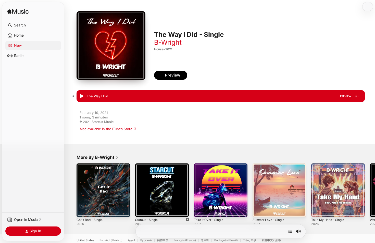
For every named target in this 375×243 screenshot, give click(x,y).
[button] (33, 25)
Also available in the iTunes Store (106, 129)
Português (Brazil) (226, 240)
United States (85, 240)
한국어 (205, 240)
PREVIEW (345, 96)
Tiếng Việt (249, 240)
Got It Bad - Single (91, 165)
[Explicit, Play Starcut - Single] (141, 210)
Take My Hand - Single (329, 165)
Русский (146, 240)
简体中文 (162, 240)
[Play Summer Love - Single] (259, 210)
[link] (98, 157)
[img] (18, 11)
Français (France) (185, 240)
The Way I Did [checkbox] (97, 96)
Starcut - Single (147, 165)
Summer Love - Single (270, 165)
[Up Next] (290, 231)
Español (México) (110, 240)
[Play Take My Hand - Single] (317, 210)
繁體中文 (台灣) (271, 240)
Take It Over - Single (210, 165)
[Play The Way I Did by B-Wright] (82, 96)
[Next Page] (369, 190)
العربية (131, 240)
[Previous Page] (71, 190)
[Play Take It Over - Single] (200, 210)
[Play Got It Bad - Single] (83, 210)
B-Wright (168, 42)
